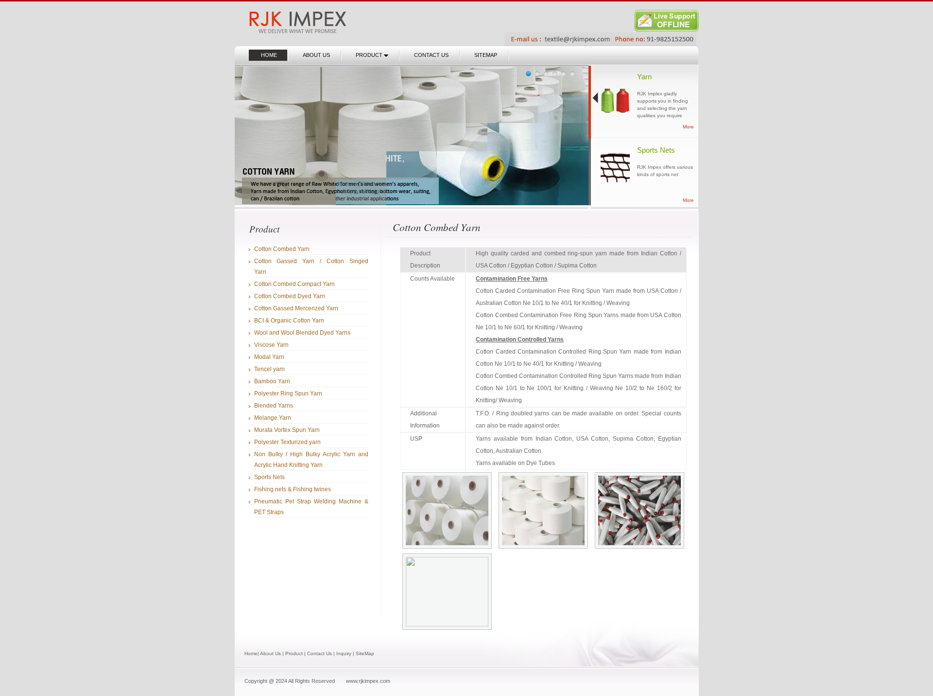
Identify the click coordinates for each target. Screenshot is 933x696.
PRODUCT (370, 55)
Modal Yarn (269, 357)
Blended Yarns (273, 405)
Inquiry (343, 653)
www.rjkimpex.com (368, 681)
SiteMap (365, 653)
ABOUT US (316, 55)
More (688, 126)
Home (251, 653)
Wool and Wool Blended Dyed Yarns (302, 332)
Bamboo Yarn (272, 381)
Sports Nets (269, 477)
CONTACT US (431, 55)
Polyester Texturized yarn (287, 442)
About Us (270, 653)
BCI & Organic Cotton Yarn (289, 320)
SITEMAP (485, 55)
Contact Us (319, 653)
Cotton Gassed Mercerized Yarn (296, 308)
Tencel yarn (269, 369)
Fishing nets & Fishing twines (292, 489)
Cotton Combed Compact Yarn (294, 284)
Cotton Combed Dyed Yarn (289, 296)
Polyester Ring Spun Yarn (288, 393)
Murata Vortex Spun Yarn (287, 430)
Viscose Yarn (271, 344)
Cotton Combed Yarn (282, 249)
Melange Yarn (272, 417)
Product (294, 653)
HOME (269, 55)
